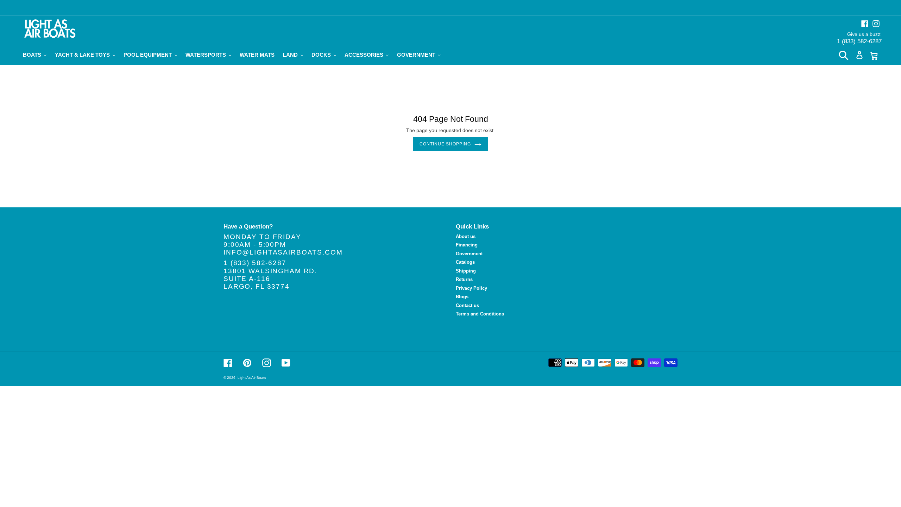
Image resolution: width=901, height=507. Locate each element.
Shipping (466, 271)
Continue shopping (445, 144)
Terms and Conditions (480, 314)
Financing (467, 245)
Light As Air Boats (252, 378)
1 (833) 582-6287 (859, 41)
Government (469, 253)
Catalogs (465, 262)
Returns (464, 279)
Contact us (467, 305)
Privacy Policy (471, 288)
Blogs (462, 296)
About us (465, 236)
